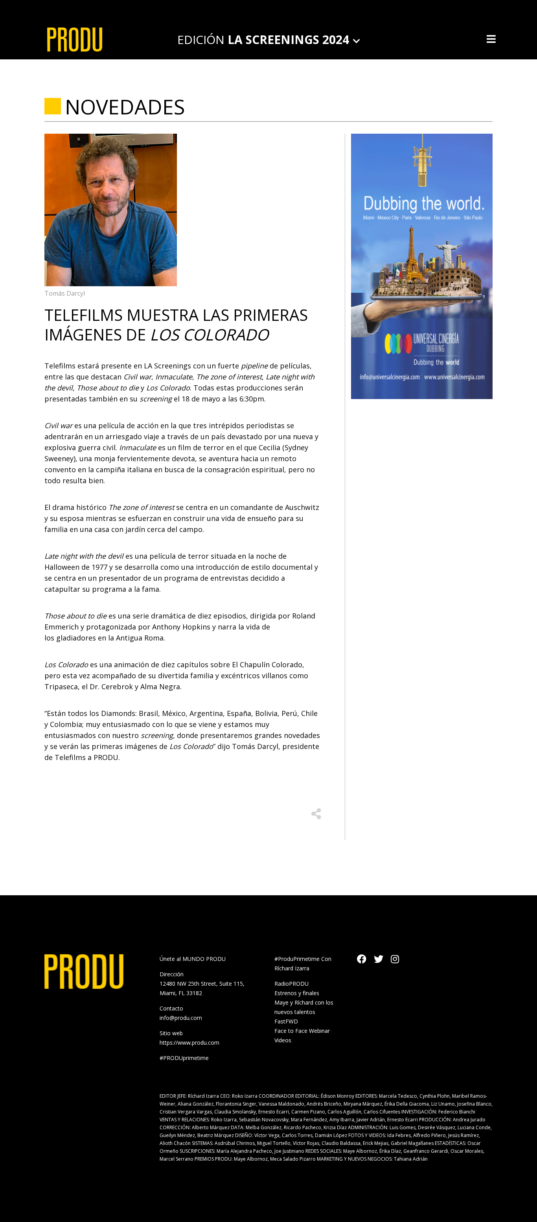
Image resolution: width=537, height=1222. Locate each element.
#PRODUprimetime (184, 1058)
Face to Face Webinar (302, 1030)
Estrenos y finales (296, 993)
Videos (282, 1040)
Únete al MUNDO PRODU (193, 959)
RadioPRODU (291, 983)
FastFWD (286, 1021)
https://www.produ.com (189, 1042)
